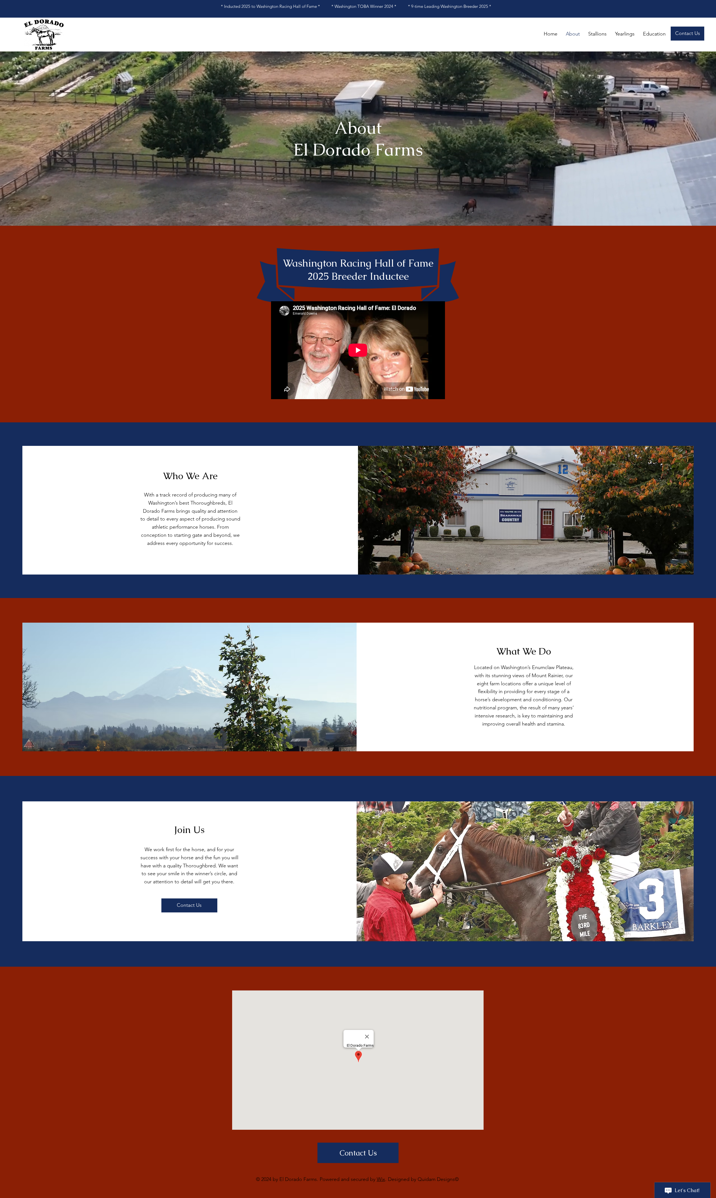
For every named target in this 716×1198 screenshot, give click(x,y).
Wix (381, 1179)
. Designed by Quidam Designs (420, 1179)
